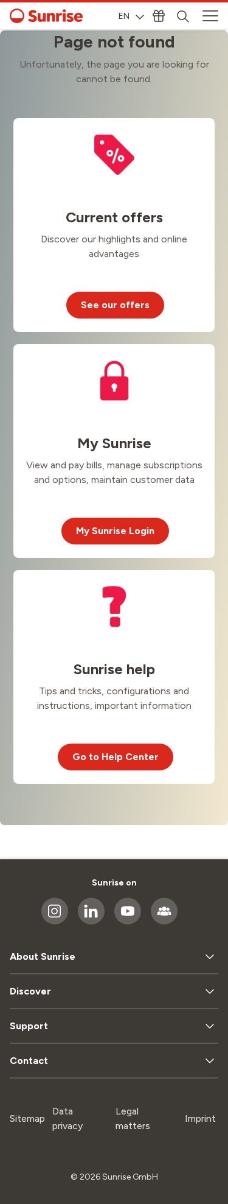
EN (124, 16)
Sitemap (27, 1118)
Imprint (200, 1118)
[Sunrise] (46, 16)
